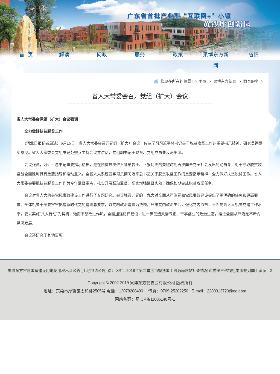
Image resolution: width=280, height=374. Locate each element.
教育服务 (251, 81)
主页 (202, 81)
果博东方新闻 (224, 81)
